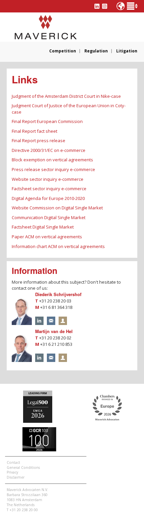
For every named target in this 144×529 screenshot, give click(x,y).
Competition (62, 51)
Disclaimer (15, 477)
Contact (13, 462)
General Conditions (23, 467)
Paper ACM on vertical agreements (47, 237)
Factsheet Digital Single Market (43, 227)
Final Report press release (38, 140)
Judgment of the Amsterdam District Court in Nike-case (66, 96)
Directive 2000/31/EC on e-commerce (48, 150)
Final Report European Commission (47, 121)
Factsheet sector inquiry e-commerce (49, 189)
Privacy (12, 472)
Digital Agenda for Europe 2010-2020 (48, 198)
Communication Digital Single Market (48, 217)
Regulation (96, 51)
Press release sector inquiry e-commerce (53, 169)
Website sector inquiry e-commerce (47, 179)
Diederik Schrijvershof (58, 294)
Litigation (126, 51)
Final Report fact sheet (34, 131)
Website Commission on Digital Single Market (57, 208)
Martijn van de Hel (54, 331)
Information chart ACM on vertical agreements (58, 246)
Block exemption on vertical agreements (52, 160)
